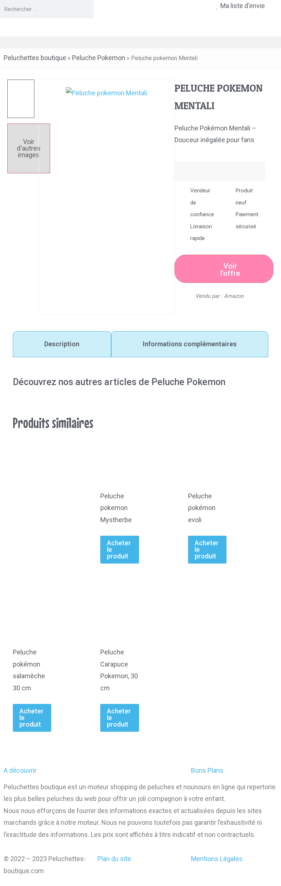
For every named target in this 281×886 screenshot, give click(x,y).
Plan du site (114, 859)
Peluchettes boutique (35, 58)
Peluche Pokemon (98, 58)
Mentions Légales (217, 859)
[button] (140, 42)
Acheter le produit (119, 549)
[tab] (62, 344)
